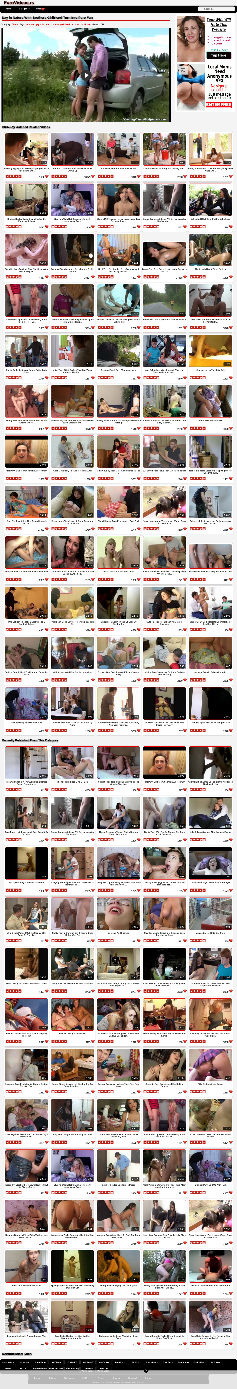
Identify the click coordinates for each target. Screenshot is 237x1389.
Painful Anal (183, 1362)
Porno (8, 1368)
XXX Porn (56, 1362)
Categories (24, 9)
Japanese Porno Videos (88, 1369)
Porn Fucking (72, 1368)
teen (48, 24)
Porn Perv (120, 1362)
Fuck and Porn (56, 1368)
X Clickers (215, 1362)
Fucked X (72, 1362)
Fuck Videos (199, 1362)
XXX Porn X (88, 1362)
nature (55, 24)
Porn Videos (8, 1362)
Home (8, 9)
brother (75, 24)
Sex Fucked (104, 1362)
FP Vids (135, 1362)
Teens (15, 24)
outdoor (30, 24)
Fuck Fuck (168, 1362)
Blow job (24, 1362)
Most (38, 9)
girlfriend (65, 24)
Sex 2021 (24, 1368)
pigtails (40, 24)
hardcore (86, 24)
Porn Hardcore (40, 1368)
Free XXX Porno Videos (104, 1369)
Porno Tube (40, 1362)
